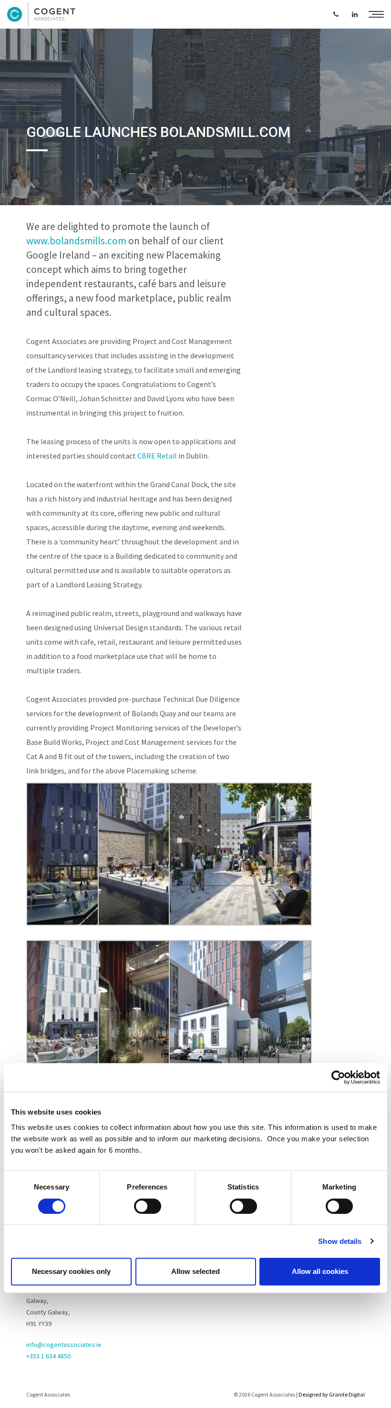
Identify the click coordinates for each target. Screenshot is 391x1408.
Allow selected (195, 1271)
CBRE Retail (157, 455)
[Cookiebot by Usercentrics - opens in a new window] (338, 1077)
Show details (339, 1241)
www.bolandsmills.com (77, 240)
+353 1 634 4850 (48, 1356)
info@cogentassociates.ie (64, 1344)
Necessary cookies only (71, 1271)
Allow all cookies (320, 1271)
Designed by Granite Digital (331, 1394)
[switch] (147, 1206)
